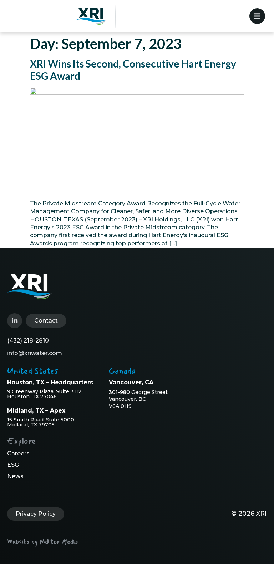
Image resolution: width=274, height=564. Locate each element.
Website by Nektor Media (42, 542)
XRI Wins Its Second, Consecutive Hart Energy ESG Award (133, 70)
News (15, 476)
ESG (13, 464)
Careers (18, 453)
